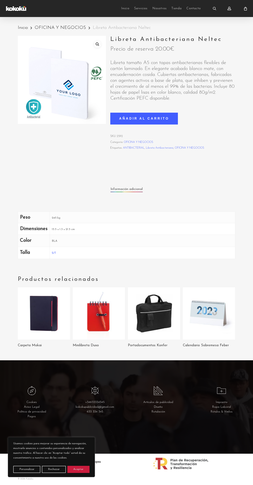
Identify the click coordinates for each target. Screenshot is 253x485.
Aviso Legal (32, 407)
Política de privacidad (31, 411)
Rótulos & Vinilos (221, 411)
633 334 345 (95, 411)
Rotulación (158, 411)
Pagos (31, 416)
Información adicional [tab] (126, 189)
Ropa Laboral (221, 407)
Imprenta (221, 402)
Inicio (23, 27)
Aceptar (78, 469)
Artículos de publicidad (158, 402)
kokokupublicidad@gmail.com (95, 407)
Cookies (31, 402)
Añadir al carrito (144, 118)
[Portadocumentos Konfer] (154, 313)
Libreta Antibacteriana (159, 147)
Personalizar (26, 469)
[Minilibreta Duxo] (99, 313)
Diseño (158, 407)
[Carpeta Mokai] (44, 313)
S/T (54, 253)
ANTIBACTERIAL (133, 147)
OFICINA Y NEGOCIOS (60, 27)
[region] (51, 457)
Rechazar (54, 469)
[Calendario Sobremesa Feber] (209, 313)
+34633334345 (95, 402)
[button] (97, 44)
